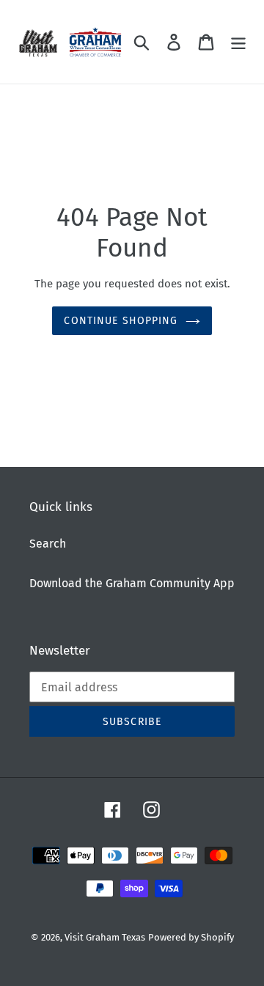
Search (47, 544)
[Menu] (238, 42)
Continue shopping (120, 320)
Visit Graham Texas (105, 937)
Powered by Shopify (191, 937)
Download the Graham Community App (132, 583)
